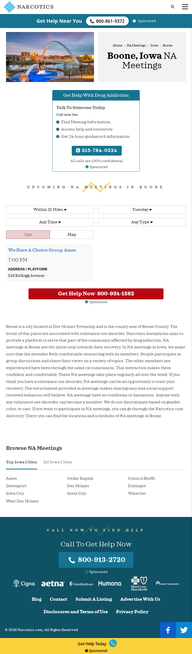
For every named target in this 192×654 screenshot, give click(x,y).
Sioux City (76, 493)
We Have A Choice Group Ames (42, 250)
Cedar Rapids (80, 478)
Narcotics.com (30, 630)
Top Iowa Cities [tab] (21, 462)
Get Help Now (96, 293)
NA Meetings (136, 46)
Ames (11, 478)
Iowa (154, 46)
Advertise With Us (140, 599)
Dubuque (137, 485)
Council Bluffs (141, 478)
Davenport (16, 485)
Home (117, 46)
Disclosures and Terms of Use (76, 612)
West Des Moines (22, 501)
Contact (58, 599)
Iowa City (15, 493)
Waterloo (137, 493)
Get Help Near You (59, 21)
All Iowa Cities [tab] (57, 462)
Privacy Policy (132, 612)
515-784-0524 (98, 150)
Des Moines (78, 485)
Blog (37, 599)
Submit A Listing (94, 599)
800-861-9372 (110, 21)
